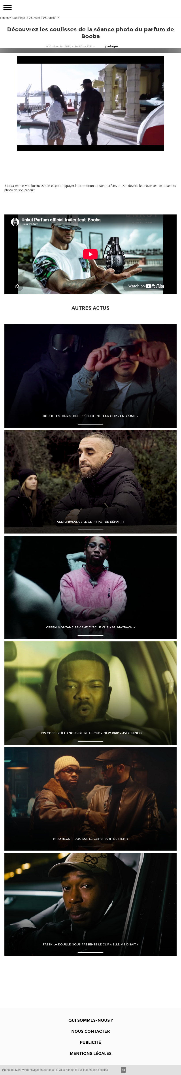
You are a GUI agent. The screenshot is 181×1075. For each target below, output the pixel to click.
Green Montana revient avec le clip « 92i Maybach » (90, 627)
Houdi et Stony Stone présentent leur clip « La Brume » (90, 416)
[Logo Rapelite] (90, 8)
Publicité (90, 1042)
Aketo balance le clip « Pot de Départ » (90, 522)
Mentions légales (90, 1053)
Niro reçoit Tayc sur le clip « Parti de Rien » (90, 839)
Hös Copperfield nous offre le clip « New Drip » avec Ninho (91, 733)
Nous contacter (90, 1031)
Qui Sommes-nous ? (90, 1020)
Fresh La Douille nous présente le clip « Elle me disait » (90, 944)
